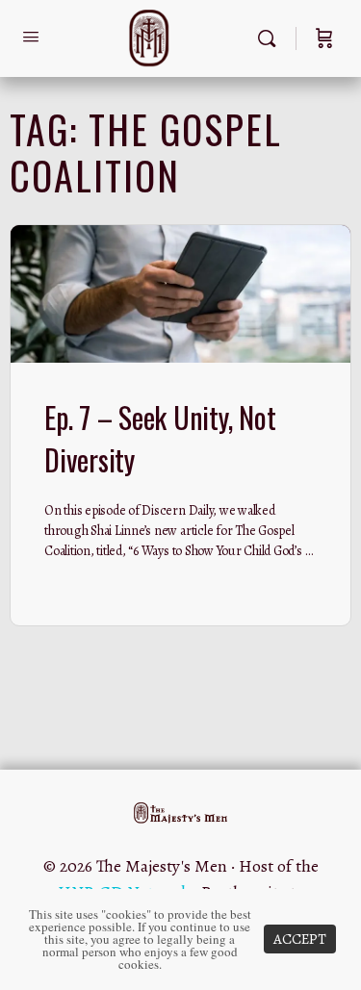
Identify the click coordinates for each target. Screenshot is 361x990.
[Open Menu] (30, 37)
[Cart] (324, 38)
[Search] (271, 38)
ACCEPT (299, 939)
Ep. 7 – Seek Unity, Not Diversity (159, 438)
